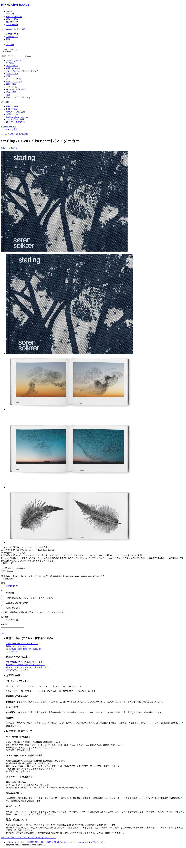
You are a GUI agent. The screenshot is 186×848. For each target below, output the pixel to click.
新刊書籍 (10, 63)
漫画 (8, 95)
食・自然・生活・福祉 (16, 89)
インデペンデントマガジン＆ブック (22, 71)
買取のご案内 (12, 19)
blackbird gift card (13, 60)
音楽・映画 (11, 84)
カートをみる (13, 29)
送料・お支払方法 (14, 17)
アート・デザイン (14, 79)
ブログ (9, 11)
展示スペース (12, 22)
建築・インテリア (14, 81)
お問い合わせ (12, 25)
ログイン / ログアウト (16, 122)
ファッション (12, 87)
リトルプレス (12, 65)
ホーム (4, 134)
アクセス (10, 14)
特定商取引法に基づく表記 (39, 842)
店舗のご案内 (12, 109)
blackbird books (15, 5)
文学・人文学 (12, 73)
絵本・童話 (11, 92)
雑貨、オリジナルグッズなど (19, 97)
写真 (8, 76)
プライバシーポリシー (16, 842)
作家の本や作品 (13, 68)
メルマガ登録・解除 (15, 119)
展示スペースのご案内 (16, 112)
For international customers (17, 117)
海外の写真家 (22, 134)
